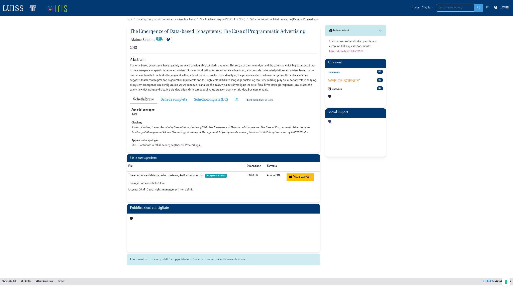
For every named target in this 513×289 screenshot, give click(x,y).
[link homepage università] (56, 8)
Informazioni (340, 30)
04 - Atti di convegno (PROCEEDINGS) (222, 19)
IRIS (129, 19)
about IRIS (26, 281)
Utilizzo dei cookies (44, 281)
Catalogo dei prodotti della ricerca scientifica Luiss (165, 19)
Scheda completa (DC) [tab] (211, 100)
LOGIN (505, 7)
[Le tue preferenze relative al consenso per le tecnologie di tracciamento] (506, 282)
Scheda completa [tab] (174, 100)
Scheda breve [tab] (143, 99)
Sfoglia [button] (426, 7)
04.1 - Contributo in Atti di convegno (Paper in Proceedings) (284, 19)
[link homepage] (21, 8)
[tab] (236, 100)
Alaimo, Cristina (143, 40)
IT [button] (487, 7)
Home (415, 7)
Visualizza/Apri (301, 176)
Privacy (61, 281)
